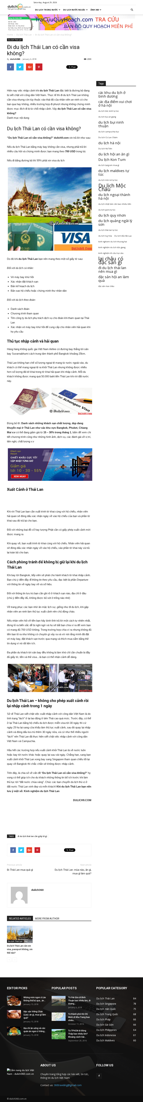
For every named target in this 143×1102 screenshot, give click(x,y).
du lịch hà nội (109, 143)
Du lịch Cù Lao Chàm (108, 137)
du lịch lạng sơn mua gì (108, 165)
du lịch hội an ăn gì (113, 154)
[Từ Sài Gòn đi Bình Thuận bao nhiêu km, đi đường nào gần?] (59, 1001)
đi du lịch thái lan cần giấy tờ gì (32, 836)
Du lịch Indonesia (106, 1035)
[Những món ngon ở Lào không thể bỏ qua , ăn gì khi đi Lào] (14, 1001)
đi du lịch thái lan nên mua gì (112, 269)
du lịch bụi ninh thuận (111, 124)
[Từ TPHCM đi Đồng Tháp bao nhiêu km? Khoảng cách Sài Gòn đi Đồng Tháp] (59, 1034)
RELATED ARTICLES (20, 918)
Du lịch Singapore (106, 1003)
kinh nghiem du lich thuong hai (112, 241)
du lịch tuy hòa (105, 236)
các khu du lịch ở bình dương (111, 94)
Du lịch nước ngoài (74, 9)
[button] (132, 10)
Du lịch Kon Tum (112, 159)
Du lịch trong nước (46, 9)
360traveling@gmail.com (68, 1085)
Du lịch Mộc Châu (112, 187)
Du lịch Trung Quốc (107, 1014)
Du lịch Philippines (106, 1030)
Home (10, 34)
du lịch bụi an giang (107, 117)
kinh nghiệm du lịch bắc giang (111, 247)
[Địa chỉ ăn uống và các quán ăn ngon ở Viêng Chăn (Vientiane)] (14, 1031)
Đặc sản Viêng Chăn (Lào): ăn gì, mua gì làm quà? (35, 1014)
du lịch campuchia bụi (108, 131)
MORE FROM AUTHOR (47, 918)
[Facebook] (99, 1076)
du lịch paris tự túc (106, 210)
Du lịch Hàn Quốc (106, 1009)
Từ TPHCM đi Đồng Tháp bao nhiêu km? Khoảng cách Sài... (78, 1033)
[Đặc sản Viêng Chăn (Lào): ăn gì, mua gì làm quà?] (14, 1014)
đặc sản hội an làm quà (113, 278)
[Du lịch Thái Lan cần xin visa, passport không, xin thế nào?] (20, 934)
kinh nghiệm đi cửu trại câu (110, 253)
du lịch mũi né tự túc (108, 180)
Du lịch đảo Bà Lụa (122, 236)
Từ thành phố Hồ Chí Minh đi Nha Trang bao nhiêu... (79, 1017)
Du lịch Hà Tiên (105, 148)
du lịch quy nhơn (112, 215)
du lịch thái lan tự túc (108, 230)
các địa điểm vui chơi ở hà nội (115, 103)
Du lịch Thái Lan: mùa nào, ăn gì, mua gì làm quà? (73, 871)
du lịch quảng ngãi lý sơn (115, 222)
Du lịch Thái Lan (24, 34)
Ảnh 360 (95, 9)
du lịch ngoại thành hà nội (114, 196)
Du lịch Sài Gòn (105, 1024)
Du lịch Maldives (105, 1040)
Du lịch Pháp (103, 1019)
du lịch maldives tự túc (113, 172)
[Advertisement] (49, 79)
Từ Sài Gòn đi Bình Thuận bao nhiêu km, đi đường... (79, 1000)
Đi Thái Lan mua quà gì (20, 869)
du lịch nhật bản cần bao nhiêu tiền (114, 204)
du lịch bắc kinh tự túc (108, 111)
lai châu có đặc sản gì (110, 260)
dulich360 (15, 59)
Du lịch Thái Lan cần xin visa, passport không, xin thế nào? (19, 949)
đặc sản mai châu (106, 286)
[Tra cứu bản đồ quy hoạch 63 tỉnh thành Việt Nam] (71, 22)
